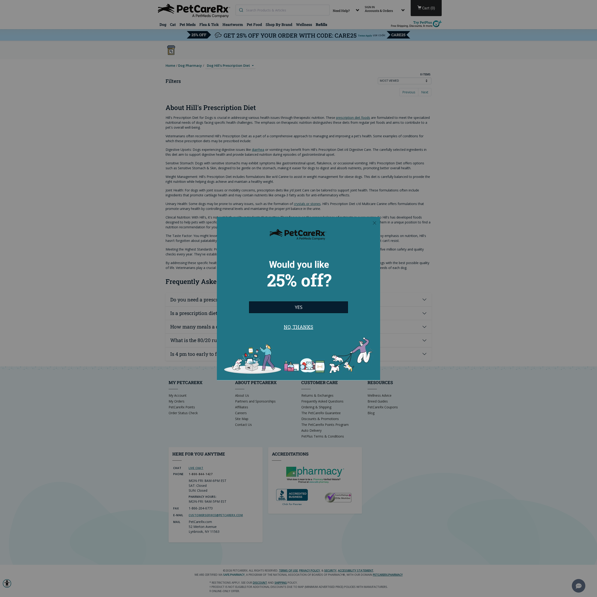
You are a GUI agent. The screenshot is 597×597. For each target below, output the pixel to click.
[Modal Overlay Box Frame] (298, 298)
